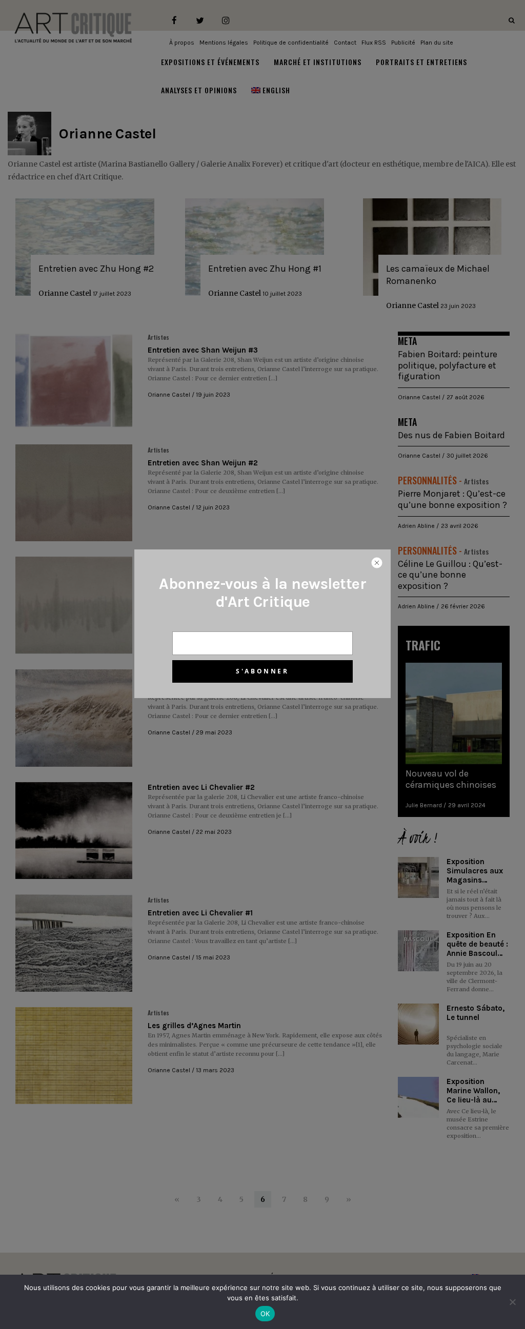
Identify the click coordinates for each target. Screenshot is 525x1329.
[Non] (512, 1302)
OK (265, 1314)
